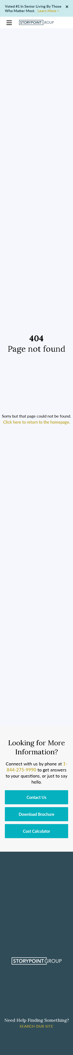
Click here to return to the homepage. (36, 422)
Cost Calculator (36, 831)
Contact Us (36, 797)
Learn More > (48, 10)
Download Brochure (36, 814)
